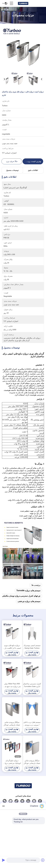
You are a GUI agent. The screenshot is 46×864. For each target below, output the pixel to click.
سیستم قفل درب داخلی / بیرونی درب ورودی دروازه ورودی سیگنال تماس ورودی (32, 723)
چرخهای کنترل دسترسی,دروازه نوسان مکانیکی (21, 596)
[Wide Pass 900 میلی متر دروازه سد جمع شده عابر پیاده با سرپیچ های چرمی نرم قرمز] (12, 670)
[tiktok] (16, 801)
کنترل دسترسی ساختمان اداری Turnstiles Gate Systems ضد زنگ (32, 685)
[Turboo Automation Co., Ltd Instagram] (34, 801)
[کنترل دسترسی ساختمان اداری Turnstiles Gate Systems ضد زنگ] (32, 670)
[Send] (3, 860)
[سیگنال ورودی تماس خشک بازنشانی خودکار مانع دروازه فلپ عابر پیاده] (12, 709)
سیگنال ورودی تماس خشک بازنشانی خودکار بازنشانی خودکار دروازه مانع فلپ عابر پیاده (32, 762)
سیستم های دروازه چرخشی (29, 601)
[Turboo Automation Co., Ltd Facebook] (40, 801)
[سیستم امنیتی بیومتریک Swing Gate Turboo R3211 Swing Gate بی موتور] (32, 632)
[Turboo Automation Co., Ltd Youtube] (22, 801)
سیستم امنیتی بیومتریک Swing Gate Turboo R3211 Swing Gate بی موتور (32, 646)
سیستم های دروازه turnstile (28, 590)
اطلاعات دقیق (33, 170)
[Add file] (43, 860)
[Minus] (3, 806)
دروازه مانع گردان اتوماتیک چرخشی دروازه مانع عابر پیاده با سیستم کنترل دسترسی (12, 762)
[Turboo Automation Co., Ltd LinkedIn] (28, 801)
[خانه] (23, 789)
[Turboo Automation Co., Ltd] (23, 3)
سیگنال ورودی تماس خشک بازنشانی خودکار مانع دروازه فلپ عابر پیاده (12, 723)
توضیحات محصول (12, 170)
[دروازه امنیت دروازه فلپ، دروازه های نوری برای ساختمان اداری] (23, 48)
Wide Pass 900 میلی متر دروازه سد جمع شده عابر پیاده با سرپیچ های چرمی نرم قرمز (12, 685)
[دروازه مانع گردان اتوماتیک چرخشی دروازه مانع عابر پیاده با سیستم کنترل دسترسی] (12, 747)
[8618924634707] (10, 801)
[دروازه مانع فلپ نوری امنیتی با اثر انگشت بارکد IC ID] (12, 632)
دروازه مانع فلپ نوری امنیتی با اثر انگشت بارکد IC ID (12, 646)
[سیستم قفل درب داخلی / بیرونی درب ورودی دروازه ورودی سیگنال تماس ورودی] (32, 709)
